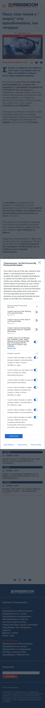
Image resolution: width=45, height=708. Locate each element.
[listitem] (22, 306)
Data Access (22, 445)
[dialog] (22, 354)
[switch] (36, 312)
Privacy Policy (36, 445)
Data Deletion (9, 445)
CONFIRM (13, 436)
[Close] (40, 263)
